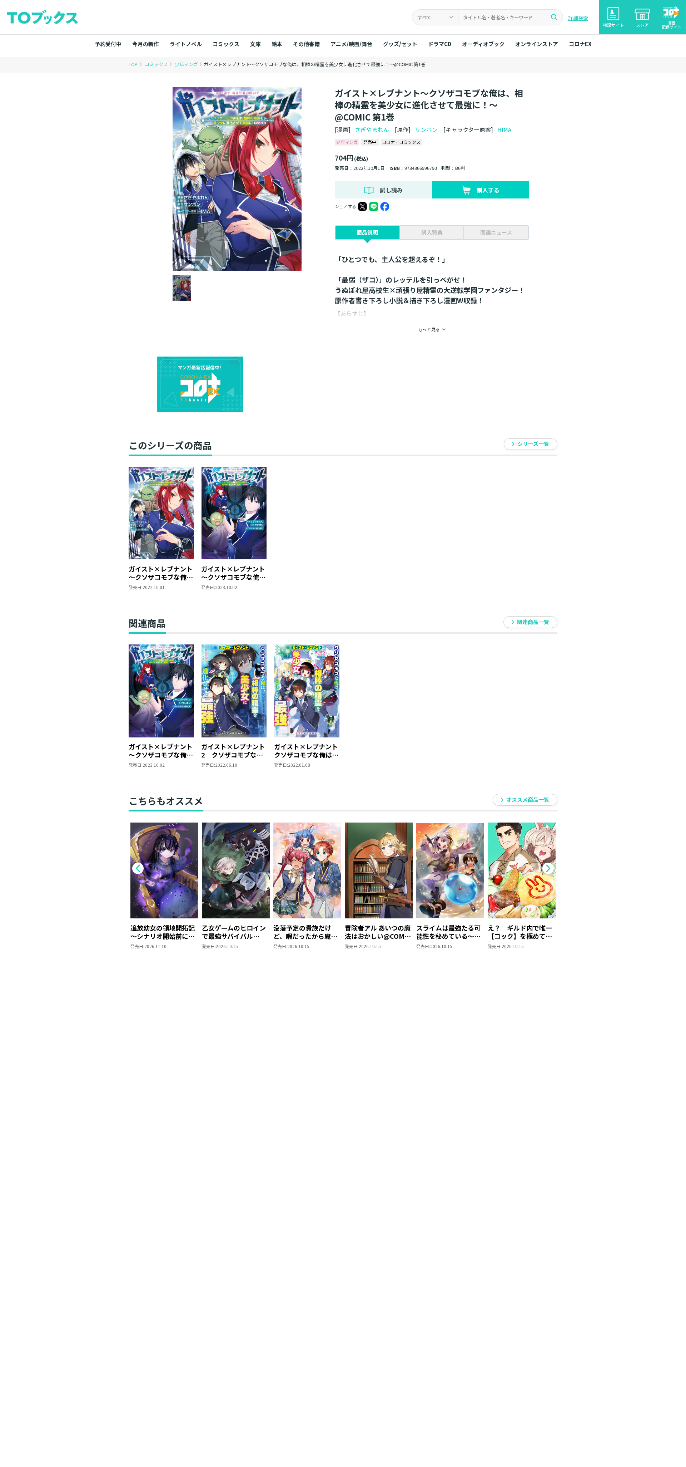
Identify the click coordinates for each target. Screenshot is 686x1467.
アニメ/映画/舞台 (351, 44)
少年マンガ (187, 64)
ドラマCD (439, 44)
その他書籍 (306, 44)
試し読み (391, 190)
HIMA (504, 129)
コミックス (226, 44)
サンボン (426, 129)
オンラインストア (536, 44)
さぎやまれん (372, 129)
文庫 (255, 44)
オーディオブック (483, 44)
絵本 (277, 44)
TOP (133, 64)
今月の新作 (145, 44)
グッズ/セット (400, 44)
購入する (488, 190)
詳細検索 (578, 17)
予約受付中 (108, 44)
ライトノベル (186, 44)
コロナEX (580, 44)
